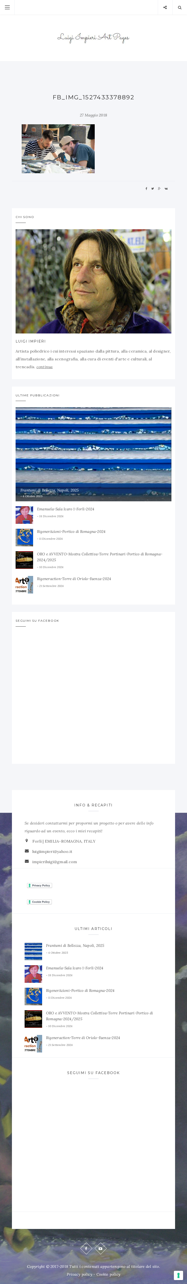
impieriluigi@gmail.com (54, 861)
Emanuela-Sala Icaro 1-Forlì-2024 (65, 509)
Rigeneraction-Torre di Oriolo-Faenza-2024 (74, 578)
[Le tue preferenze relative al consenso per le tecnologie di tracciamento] (178, 1275)
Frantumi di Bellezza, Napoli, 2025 (49, 490)
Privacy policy (79, 1274)
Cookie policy (108, 1274)
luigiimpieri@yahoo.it (52, 851)
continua (45, 366)
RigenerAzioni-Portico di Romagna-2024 (71, 531)
